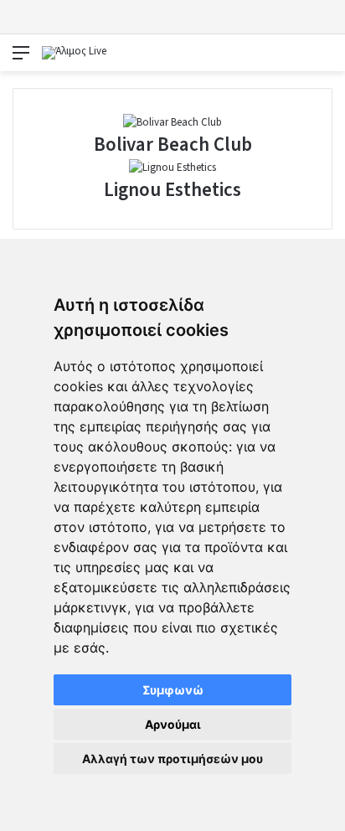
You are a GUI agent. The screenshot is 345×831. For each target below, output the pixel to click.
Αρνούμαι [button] (173, 724)
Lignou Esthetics (172, 190)
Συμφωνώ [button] (172, 690)
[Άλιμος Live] (74, 52)
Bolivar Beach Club (173, 144)
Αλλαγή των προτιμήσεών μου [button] (172, 758)
